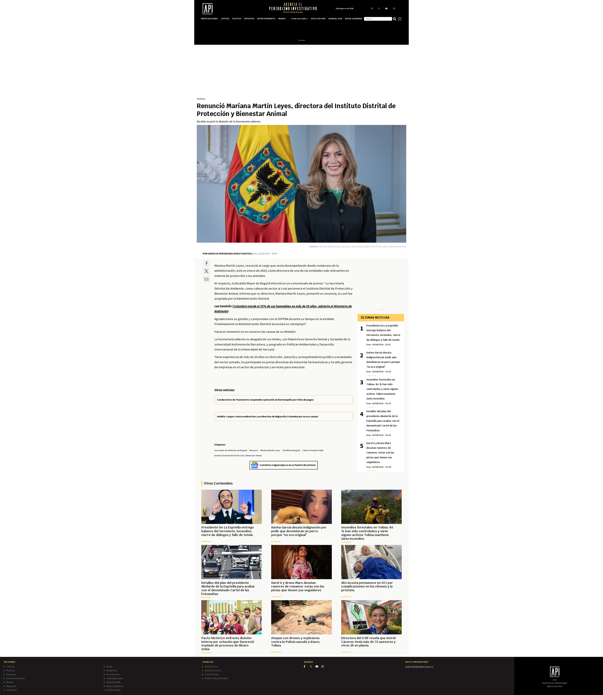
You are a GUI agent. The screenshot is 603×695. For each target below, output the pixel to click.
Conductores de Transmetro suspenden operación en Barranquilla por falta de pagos (265, 399)
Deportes (11, 674)
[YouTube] (318, 666)
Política (201, 98)
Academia (111, 670)
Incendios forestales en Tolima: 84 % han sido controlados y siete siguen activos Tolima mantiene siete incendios (382, 391)
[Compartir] (206, 263)
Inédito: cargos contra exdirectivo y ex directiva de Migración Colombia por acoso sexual (267, 416)
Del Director (211, 666)
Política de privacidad (216, 678)
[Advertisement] (301, 73)
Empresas (11, 689)
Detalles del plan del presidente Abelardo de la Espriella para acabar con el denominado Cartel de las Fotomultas (382, 423)
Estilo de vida (113, 689)
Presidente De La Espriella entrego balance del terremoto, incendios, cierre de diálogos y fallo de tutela (383, 335)
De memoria (113, 674)
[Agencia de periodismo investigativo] (232, 8)
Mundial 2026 (113, 682)
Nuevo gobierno (115, 686)
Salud (109, 666)
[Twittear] (206, 273)
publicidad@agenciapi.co (419, 666)
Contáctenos (212, 674)
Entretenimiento (15, 678)
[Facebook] (307, 666)
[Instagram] (324, 666)
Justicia (10, 666)
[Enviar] (206, 279)
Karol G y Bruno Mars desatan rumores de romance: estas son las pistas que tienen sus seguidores (380, 455)
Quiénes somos (213, 670)
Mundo (10, 682)
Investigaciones (114, 678)
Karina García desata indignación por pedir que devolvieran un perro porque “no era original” (383, 362)
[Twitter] (312, 666)
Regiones (11, 686)
